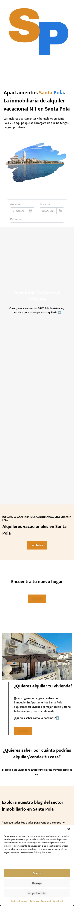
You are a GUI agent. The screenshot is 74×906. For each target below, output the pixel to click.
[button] (68, 829)
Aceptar (37, 873)
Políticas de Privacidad (40, 901)
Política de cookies (19, 901)
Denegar (37, 883)
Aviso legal (58, 901)
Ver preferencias (37, 893)
